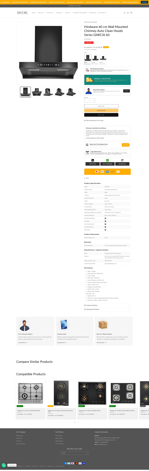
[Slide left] (18, 92)
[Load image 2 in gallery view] (37, 92)
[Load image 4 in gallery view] (59, 92)
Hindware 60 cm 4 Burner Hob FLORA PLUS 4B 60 (122, 410)
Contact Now (21, 342)
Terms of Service (59, 443)
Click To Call (92, 163)
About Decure (19, 435)
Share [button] (87, 178)
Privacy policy (35, 466)
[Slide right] (78, 92)
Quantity (86, 97)
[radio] (87, 59)
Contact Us (19, 438)
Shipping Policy (59, 441)
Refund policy (28, 466)
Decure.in (21, 466)
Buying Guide (61, 342)
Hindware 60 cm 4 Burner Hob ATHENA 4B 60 (28, 410)
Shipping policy (50, 466)
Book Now (126, 90)
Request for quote (101, 110)
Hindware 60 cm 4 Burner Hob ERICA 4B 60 (89, 410)
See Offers (144, 2)
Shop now (125, 144)
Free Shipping (93, 49)
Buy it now (101, 115)
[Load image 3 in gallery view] (48, 92)
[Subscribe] (86, 453)
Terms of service (42, 466)
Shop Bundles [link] (100, 342)
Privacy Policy (58, 435)
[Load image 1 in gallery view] (25, 92)
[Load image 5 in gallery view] (71, 92)
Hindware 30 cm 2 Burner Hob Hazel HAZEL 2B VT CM (60, 411)
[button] (34, 12)
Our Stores (19, 441)
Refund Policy (58, 438)
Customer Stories (20, 443)
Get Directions (122, 163)
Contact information (59, 466)
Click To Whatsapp (107, 163)
